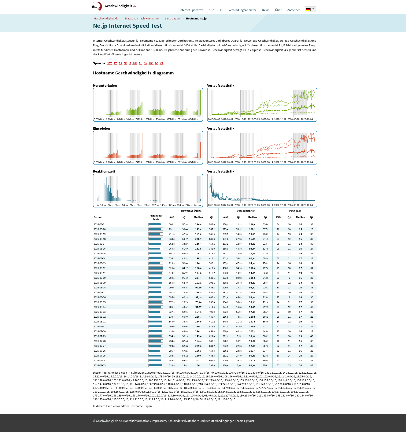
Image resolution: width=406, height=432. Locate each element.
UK (151, 63)
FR (125, 63)
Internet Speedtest (191, 10)
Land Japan (172, 18)
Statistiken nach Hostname (142, 18)
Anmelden (293, 10)
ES (120, 63)
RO (156, 63)
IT (130, 63)
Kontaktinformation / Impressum (144, 421)
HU (135, 63)
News (265, 10)
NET (109, 63)
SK (145, 63)
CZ (161, 63)
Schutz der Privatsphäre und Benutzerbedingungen (201, 421)
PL (140, 63)
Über (278, 10)
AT (115, 63)
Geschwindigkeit (120, 5)
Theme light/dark (245, 420)
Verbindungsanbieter (242, 10)
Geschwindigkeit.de (106, 18)
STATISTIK (216, 10)
